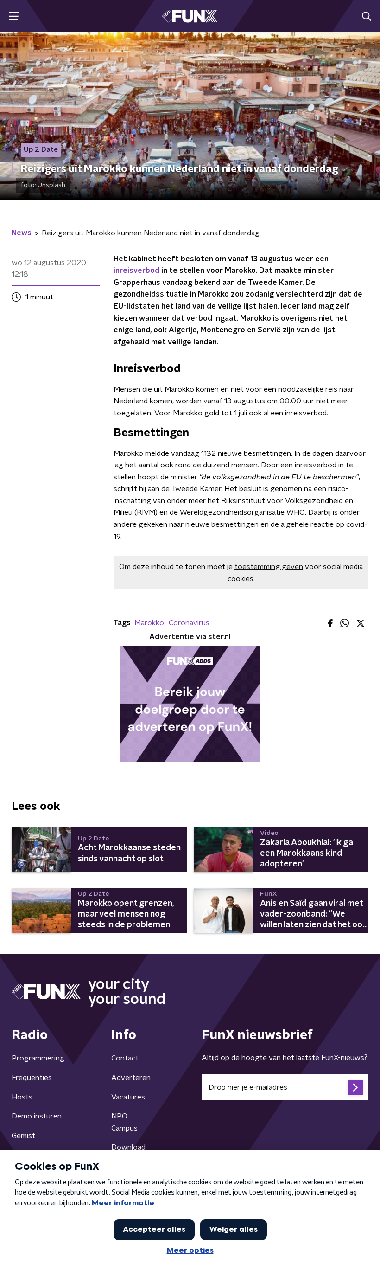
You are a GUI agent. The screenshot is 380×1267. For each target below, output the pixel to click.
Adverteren (131, 1077)
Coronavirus (189, 623)
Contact (125, 1058)
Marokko (149, 623)
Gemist (23, 1135)
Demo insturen (37, 1116)
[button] (14, 16)
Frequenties (32, 1077)
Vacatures (128, 1097)
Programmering (38, 1058)
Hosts (22, 1097)
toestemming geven (268, 566)
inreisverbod (136, 270)
